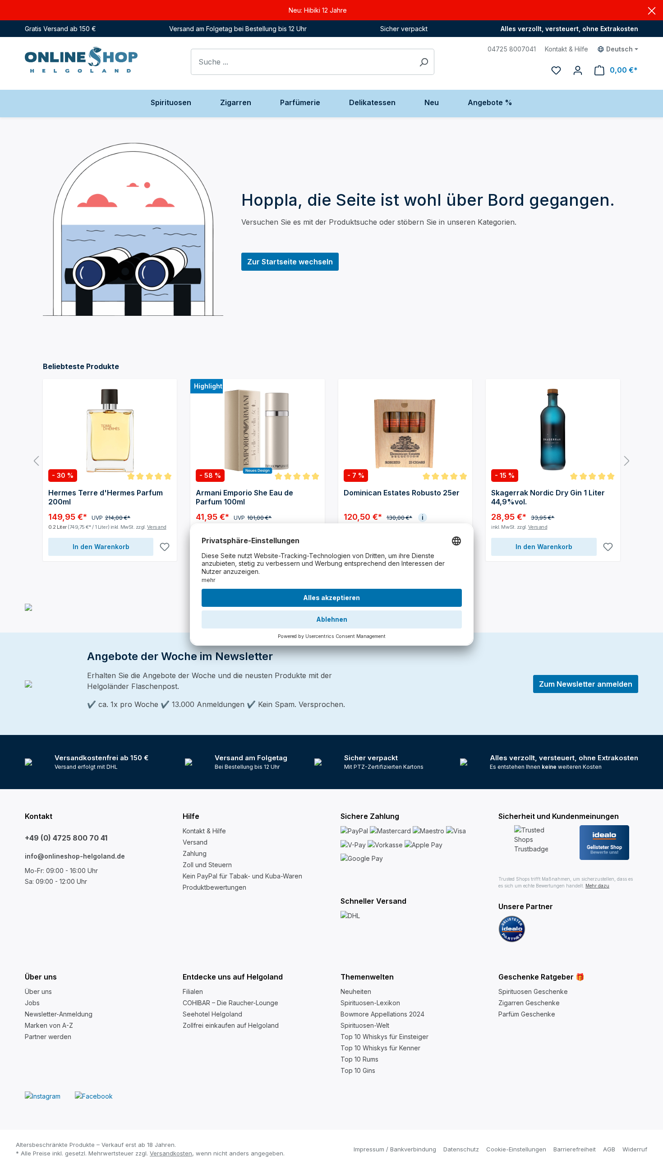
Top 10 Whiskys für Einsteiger (384, 1036)
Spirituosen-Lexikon (370, 1003)
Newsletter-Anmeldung (58, 1014)
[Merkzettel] (556, 70)
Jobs (32, 1003)
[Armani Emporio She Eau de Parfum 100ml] (257, 429)
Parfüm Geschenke (526, 1014)
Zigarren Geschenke (529, 1003)
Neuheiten (356, 991)
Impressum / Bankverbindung (395, 1149)
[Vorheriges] (36, 461)
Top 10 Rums (359, 1059)
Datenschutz (461, 1149)
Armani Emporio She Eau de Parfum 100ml (244, 497)
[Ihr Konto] (578, 70)
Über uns (38, 991)
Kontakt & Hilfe (566, 49)
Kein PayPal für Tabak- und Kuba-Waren (242, 876)
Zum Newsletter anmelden (585, 683)
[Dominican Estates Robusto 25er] (405, 429)
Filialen (193, 991)
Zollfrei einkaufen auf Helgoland (231, 1025)
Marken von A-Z (49, 1025)
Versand (156, 527)
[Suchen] (423, 62)
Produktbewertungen (214, 887)
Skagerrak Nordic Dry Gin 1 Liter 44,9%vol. (548, 497)
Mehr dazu (597, 885)
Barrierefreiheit (574, 1149)
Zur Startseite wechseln (290, 261)
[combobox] (302, 62)
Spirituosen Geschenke (533, 991)
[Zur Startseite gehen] (81, 60)
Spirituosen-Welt (365, 1025)
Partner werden (48, 1036)
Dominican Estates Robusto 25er (402, 492)
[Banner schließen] (651, 10)
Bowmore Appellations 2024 (382, 1014)
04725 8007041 (512, 49)
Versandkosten (171, 1153)
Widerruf (634, 1149)
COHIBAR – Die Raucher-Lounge (230, 1003)
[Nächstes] (627, 461)
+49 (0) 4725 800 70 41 (66, 837)
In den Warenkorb (101, 546)
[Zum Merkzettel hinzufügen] (164, 547)
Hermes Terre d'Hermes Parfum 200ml (105, 497)
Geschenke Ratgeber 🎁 (541, 976)
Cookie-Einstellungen (516, 1149)
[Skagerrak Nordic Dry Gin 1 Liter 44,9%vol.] (552, 429)
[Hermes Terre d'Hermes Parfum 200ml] (109, 429)
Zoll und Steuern (207, 865)
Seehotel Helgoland (212, 1014)
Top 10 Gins (358, 1070)
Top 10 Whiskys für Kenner (380, 1048)
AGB (609, 1149)
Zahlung (195, 853)
